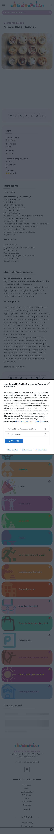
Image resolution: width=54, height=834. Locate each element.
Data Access (27, 450)
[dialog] (27, 417)
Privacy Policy (41, 450)
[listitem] (27, 429)
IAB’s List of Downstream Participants (30, 421)
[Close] (49, 384)
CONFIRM (14, 441)
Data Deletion (12, 450)
